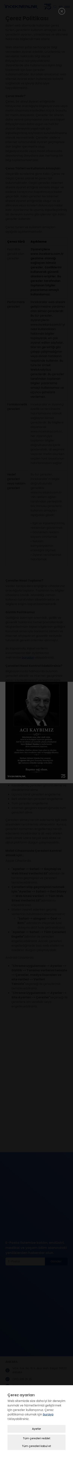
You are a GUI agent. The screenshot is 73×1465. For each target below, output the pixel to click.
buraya (48, 1414)
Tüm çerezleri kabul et (36, 1446)
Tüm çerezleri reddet (36, 1438)
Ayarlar (36, 1429)
